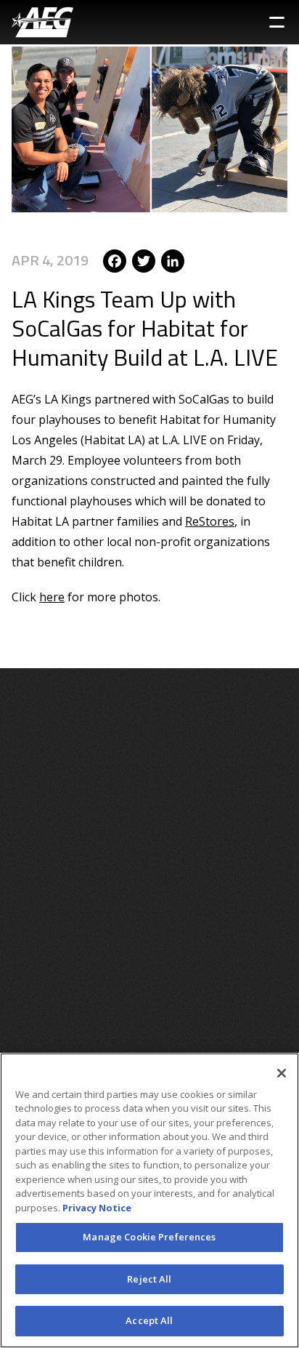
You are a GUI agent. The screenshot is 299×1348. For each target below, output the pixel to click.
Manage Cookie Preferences (149, 1236)
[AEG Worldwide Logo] (42, 22)
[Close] (282, 1073)
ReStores (209, 521)
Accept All (149, 1320)
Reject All (149, 1278)
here (52, 597)
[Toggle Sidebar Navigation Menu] (277, 22)
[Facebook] (114, 260)
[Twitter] (143, 260)
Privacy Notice (96, 1207)
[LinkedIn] (172, 260)
